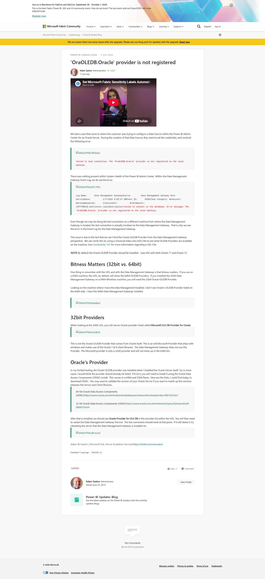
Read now (185, 41)
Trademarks (216, 566)
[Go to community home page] (62, 26)
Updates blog (74, 35)
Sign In (218, 26)
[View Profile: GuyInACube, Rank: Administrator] (74, 72)
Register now (39, 15)
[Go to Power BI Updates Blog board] (77, 500)
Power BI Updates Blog (92, 35)
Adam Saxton (86, 70)
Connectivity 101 (101, 244)
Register (207, 26)
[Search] (199, 26)
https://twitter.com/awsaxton (148, 444)
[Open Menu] (220, 35)
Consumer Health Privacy (82, 572)
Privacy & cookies (185, 566)
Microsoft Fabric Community (54, 35)
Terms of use (202, 566)
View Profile (186, 482)
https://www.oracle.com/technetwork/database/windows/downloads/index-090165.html (131, 395)
